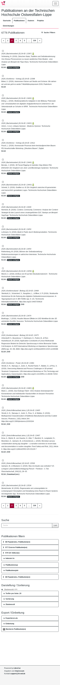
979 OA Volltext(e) (12, 553)
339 (34, 41)
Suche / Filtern (49, 33)
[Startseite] (2, 3)
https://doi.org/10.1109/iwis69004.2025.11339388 (39, 349)
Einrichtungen (8, 26)
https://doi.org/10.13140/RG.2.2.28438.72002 (40, 374)
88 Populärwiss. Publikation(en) (17, 542)
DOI (22, 304)
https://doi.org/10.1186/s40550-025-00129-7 (20, 449)
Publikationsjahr (12, 570)
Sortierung (10, 599)
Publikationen (19, 21)
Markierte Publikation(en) (15, 629)
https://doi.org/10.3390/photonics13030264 (17, 421)
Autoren (31, 21)
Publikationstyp (12, 565)
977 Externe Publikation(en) (16, 547)
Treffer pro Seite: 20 (13, 593)
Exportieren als (12, 618)
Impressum (19, 671)
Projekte (40, 21)
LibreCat (17, 668)
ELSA (3, 67)
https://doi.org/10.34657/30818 (30, 302)
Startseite (7, 21)
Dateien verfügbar (13, 67)
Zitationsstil (10, 604)
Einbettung (10, 624)
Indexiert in (10, 558)
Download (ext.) (13, 474)
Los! (55, 525)
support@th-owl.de (17, 674)
